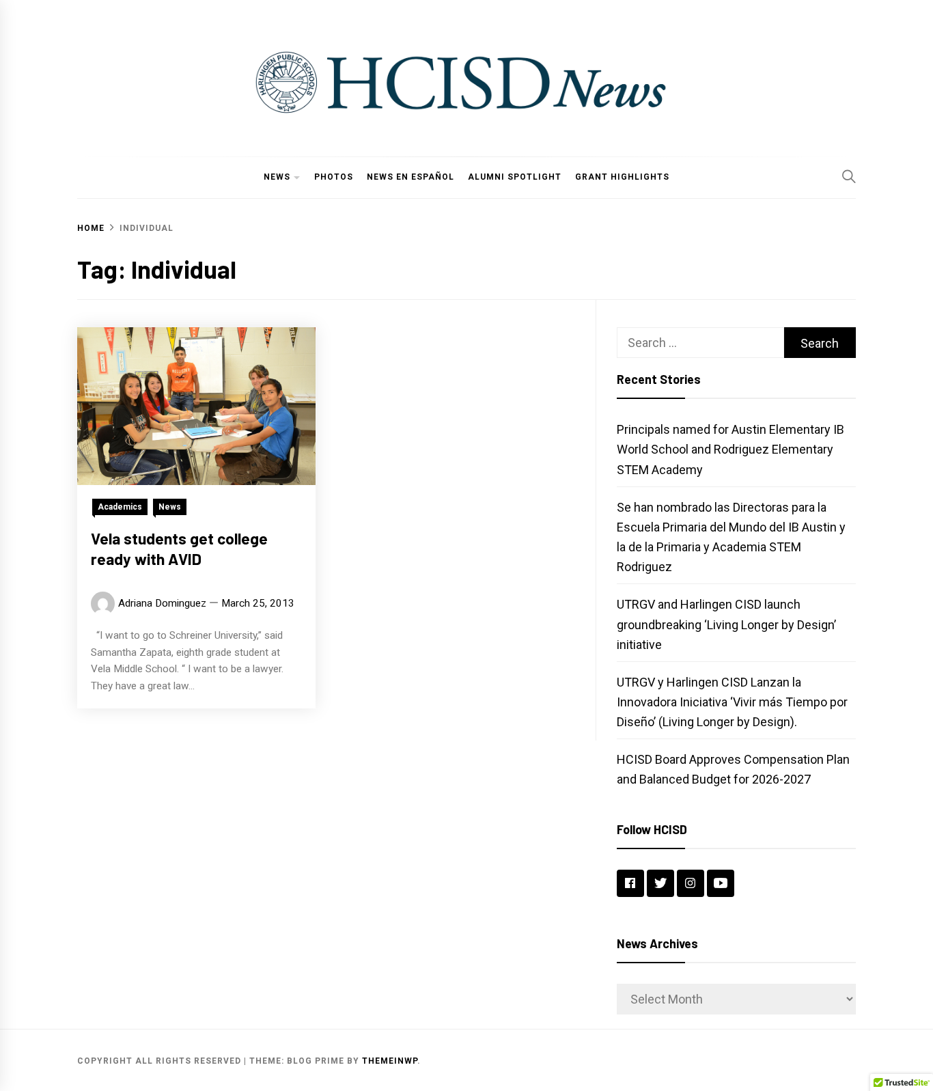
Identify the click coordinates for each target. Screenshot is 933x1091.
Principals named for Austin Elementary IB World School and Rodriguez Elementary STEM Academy (730, 449)
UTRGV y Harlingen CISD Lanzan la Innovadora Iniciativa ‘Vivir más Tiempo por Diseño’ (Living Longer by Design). (732, 702)
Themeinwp (389, 1061)
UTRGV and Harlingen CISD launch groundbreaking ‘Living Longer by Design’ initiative (726, 624)
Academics (120, 507)
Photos (333, 177)
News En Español (410, 177)
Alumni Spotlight (514, 177)
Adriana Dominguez (162, 603)
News (277, 177)
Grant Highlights (622, 177)
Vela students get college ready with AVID (179, 548)
